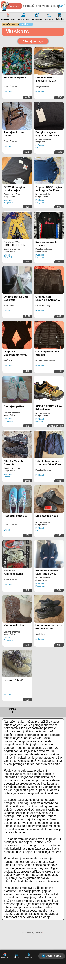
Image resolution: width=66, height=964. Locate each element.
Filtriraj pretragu (33, 41)
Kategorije (14, 5)
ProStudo (39, 933)
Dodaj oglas (53, 955)
